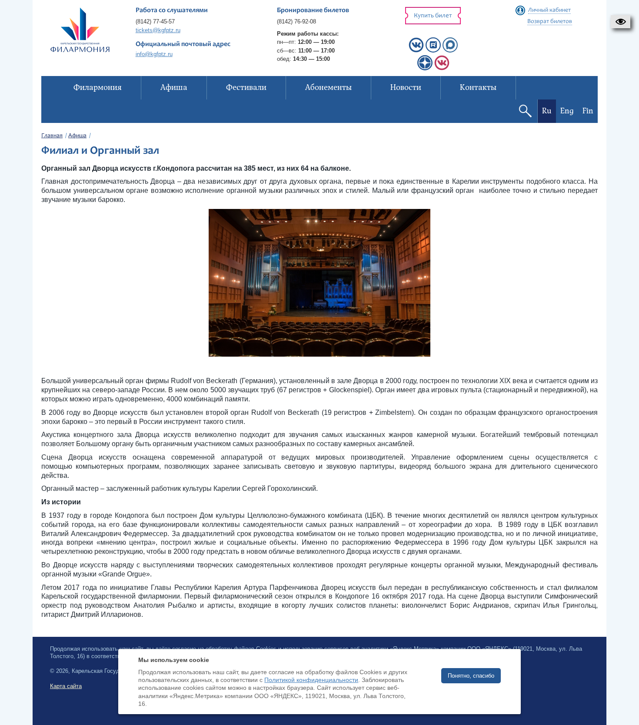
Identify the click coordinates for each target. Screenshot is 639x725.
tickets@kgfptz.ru (158, 30)
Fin (587, 111)
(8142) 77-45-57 (155, 21)
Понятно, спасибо (471, 675)
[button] (620, 21)
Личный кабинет (549, 10)
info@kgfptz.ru (154, 54)
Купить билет (433, 16)
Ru (547, 111)
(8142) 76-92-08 (296, 21)
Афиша (77, 136)
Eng (567, 111)
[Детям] (441, 68)
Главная (52, 136)
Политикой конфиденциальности (311, 679)
